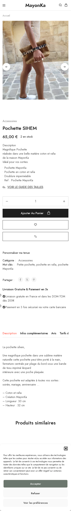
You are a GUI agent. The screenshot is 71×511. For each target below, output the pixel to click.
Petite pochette (26, 265)
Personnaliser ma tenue (16, 253)
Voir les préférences (35, 503)
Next (64, 67)
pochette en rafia (46, 265)
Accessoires (10, 121)
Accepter (35, 484)
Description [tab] (10, 333)
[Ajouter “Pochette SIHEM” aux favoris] (35, 225)
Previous (6, 67)
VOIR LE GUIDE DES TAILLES (25, 187)
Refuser (35, 493)
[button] (66, 448)
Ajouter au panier (32, 213)
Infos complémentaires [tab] (34, 333)
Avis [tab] (53, 333)
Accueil (6, 15)
